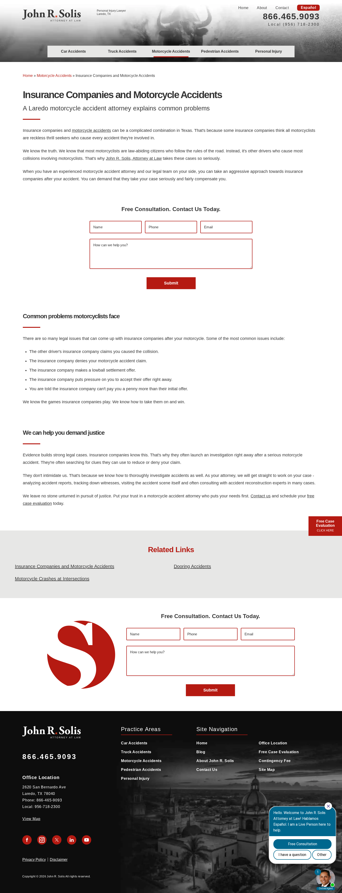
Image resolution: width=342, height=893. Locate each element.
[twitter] (56, 840)
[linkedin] (71, 840)
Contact (282, 8)
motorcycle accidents (91, 130)
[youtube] (86, 840)
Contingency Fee (275, 761)
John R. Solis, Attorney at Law (134, 158)
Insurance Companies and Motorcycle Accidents (64, 566)
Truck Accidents (122, 51)
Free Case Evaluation (279, 752)
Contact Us (206, 770)
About (262, 8)
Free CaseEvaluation (325, 525)
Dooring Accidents (192, 566)
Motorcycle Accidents (171, 51)
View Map (31, 819)
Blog (200, 752)
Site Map (267, 770)
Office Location (273, 743)
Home (243, 8)
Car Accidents (73, 51)
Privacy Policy (34, 860)
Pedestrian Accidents (220, 51)
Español (308, 8)
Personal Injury (268, 51)
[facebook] (27, 840)
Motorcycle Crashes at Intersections (52, 578)
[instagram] (42, 840)
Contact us (261, 496)
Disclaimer (58, 860)
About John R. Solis (215, 761)
